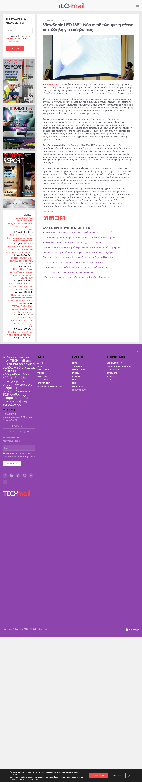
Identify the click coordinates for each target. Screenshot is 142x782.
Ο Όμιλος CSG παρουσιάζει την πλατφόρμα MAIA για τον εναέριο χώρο (19, 286)
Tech (109, 379)
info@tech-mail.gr (17, 431)
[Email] (5, 482)
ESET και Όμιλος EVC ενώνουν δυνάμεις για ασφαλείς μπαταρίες (22, 309)
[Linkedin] (11, 475)
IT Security (77, 376)
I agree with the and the (18, 38)
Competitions (79, 369)
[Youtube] (31, 475)
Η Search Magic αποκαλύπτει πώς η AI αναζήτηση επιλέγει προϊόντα (22, 322)
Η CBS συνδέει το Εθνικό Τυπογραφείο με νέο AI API (19, 333)
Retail (75, 379)
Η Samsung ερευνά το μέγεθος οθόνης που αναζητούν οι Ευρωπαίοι (76, 277)
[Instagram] (24, 475)
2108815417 (17, 425)
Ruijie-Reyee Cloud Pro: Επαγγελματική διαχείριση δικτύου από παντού (20, 237)
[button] (137, 5)
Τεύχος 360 (48, 211)
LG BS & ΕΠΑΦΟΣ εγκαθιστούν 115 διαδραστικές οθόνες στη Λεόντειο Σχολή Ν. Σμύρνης (20, 223)
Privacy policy (12, 41)
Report (110, 376)
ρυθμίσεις (34, 779)
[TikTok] (18, 475)
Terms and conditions (18, 37)
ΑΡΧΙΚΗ (40, 362)
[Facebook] (5, 475)
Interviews (112, 373)
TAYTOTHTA (42, 379)
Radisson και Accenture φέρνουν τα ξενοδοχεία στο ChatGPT (21, 260)
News (74, 362)
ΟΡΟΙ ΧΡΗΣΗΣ (43, 383)
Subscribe (15, 48)
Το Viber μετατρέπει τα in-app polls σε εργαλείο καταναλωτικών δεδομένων (19, 249)
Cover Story (113, 369)
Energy (75, 373)
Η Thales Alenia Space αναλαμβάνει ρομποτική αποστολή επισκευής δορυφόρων (21, 273)
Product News (79, 389)
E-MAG (40, 366)
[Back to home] (71, 5)
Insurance (77, 386)
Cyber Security (114, 362)
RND (74, 383)
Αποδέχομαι (98, 775)
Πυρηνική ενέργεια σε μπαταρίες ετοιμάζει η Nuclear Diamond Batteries (20, 297)
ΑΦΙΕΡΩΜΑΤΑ (43, 369)
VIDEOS (40, 373)
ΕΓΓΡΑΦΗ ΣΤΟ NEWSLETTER (49, 386)
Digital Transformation (118, 366)
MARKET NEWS (43, 376)
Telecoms (77, 366)
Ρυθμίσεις (117, 775)
